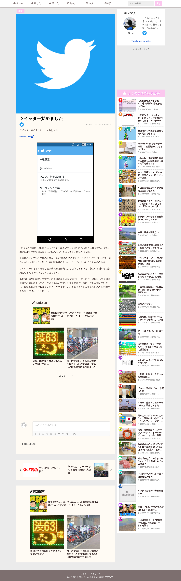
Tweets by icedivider (141, 41)
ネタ (90, 3)
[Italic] (39, 433)
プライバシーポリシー (90, 573)
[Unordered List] (55, 433)
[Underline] (43, 433)
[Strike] (47, 433)
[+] (74, 433)
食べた (73, 3)
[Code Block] (63, 433)
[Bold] (35, 433)
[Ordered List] (51, 433)
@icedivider (25, 136)
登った (55, 3)
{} (71, 433)
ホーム (19, 3)
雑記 (108, 3)
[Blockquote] (59, 433)
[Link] (67, 433)
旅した (37, 3)
